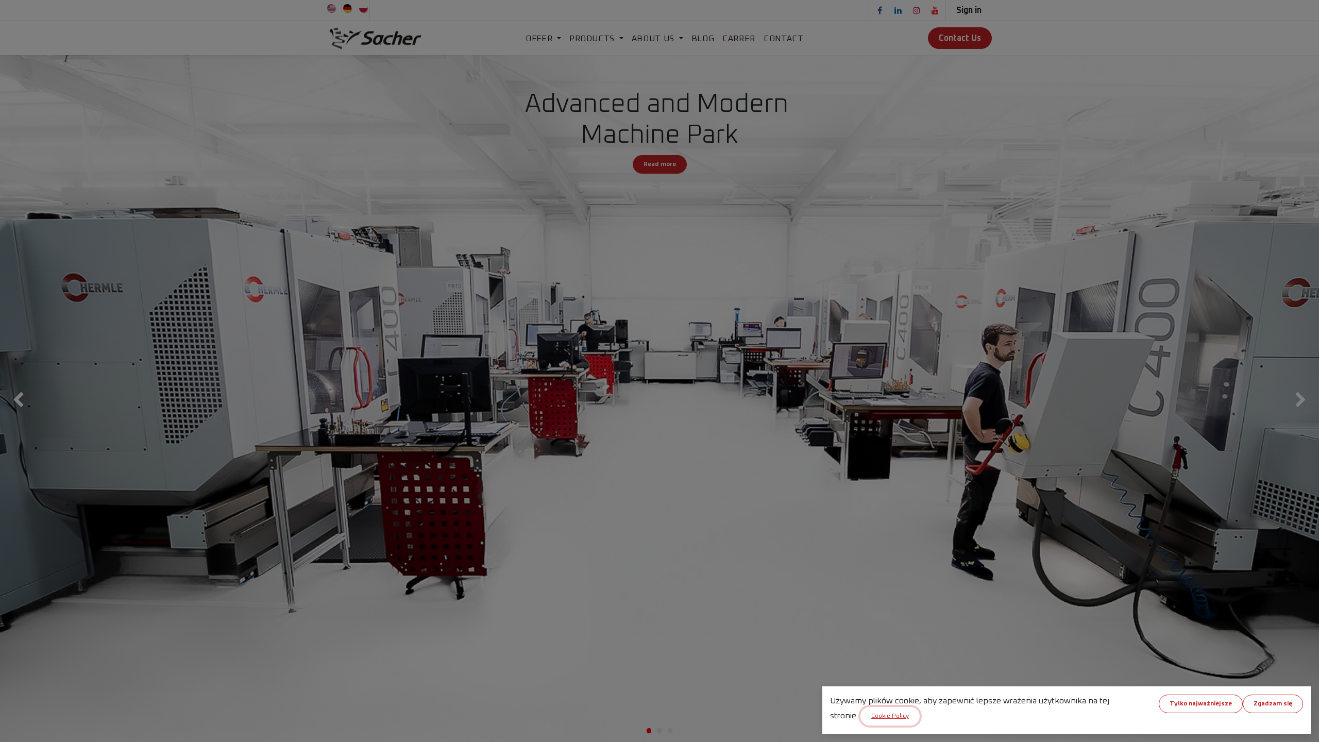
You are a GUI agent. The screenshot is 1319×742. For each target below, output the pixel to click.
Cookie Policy (890, 716)
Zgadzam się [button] (1273, 704)
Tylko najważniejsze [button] (1201, 704)
